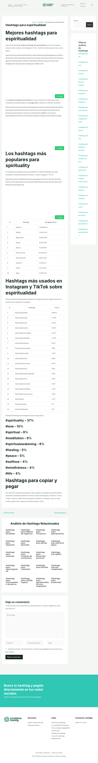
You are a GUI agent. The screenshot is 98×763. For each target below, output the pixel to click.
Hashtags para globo (56, 553)
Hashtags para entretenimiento (83, 232)
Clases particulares (34, 725)
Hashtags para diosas (41, 542)
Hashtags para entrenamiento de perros (12, 581)
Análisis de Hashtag (67, 4)
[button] (92, 5)
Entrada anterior (8, 513)
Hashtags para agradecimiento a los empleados (42, 582)
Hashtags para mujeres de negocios (27, 532)
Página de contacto (81, 722)
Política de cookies (57, 753)
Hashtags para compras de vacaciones (26, 555)
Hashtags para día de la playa (57, 543)
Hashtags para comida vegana (27, 580)
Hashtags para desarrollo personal (41, 555)
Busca (89, 25)
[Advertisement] (35, 80)
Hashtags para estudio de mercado (83, 147)
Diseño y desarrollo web (35, 722)
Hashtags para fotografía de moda (83, 119)
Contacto (64, 6)
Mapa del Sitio (55, 738)
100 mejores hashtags (58, 722)
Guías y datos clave (20, 4)
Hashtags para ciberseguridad (12, 568)
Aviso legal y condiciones (42, 753)
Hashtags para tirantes (42, 566)
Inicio (10, 4)
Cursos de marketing (57, 736)
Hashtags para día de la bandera (83, 82)
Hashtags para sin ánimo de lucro (83, 159)
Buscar (76, 20)
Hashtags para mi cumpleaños (57, 567)
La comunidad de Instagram (60, 725)
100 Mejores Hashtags (15, 6)
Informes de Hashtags (58, 733)
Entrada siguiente (61, 513)
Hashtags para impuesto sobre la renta (83, 178)
